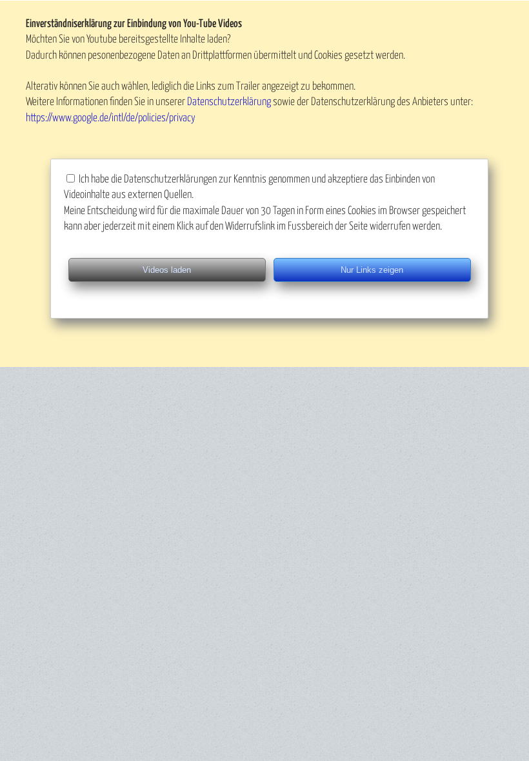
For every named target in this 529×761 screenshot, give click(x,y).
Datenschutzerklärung (229, 102)
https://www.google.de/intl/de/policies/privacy (110, 118)
